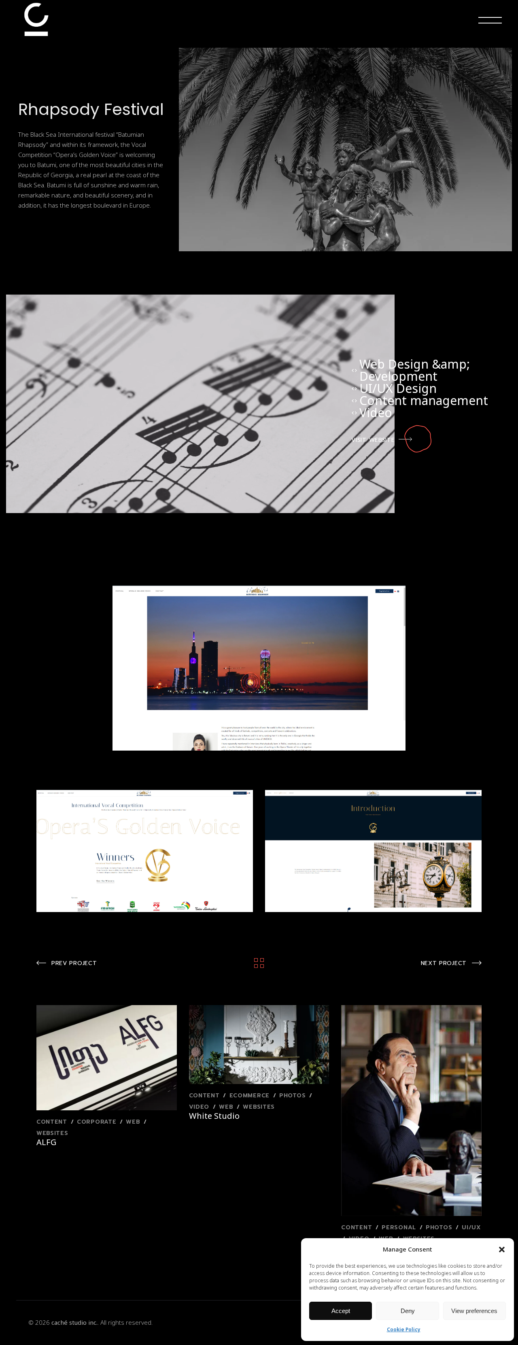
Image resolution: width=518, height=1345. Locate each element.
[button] (502, 1249)
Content (53, 1122)
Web (134, 1122)
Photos (293, 1095)
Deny (408, 1310)
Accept (340, 1310)
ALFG (46, 1142)
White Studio (214, 1115)
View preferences (474, 1310)
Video (200, 1107)
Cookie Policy (403, 1329)
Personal (400, 1227)
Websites (52, 1133)
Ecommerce (250, 1095)
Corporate (98, 1122)
